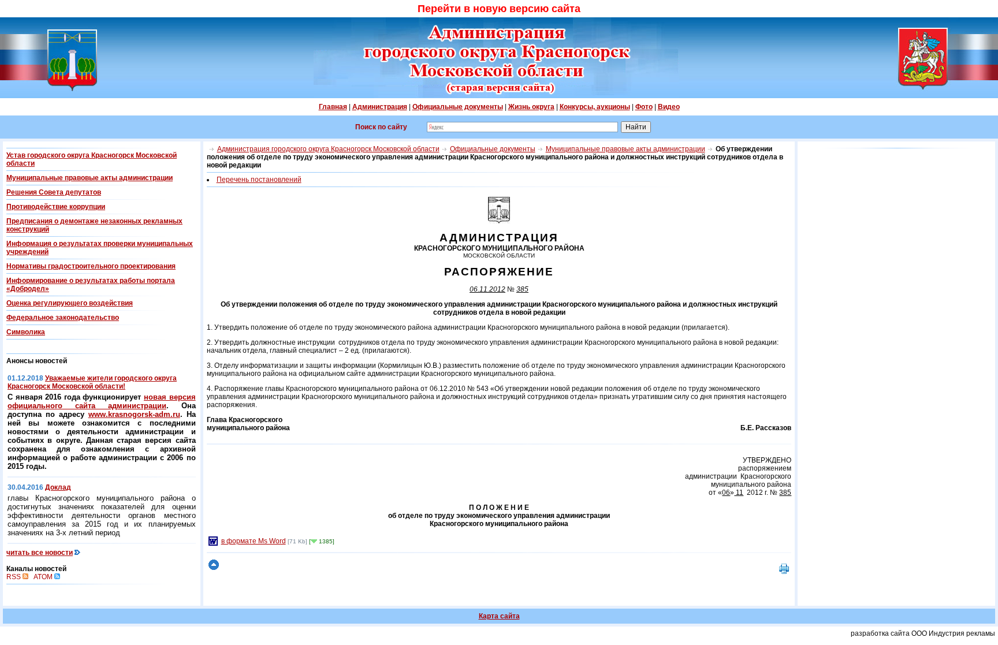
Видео (669, 107)
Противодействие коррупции (55, 207)
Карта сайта (499, 616)
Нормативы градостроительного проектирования (91, 266)
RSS (14, 577)
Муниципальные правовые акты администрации (89, 178)
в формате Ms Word (253, 541)
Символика (25, 332)
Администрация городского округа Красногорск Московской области (328, 149)
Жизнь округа (531, 107)
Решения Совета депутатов (53, 192)
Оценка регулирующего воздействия (69, 303)
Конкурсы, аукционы (595, 107)
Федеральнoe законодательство (62, 318)
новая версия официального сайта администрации (102, 401)
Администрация (379, 107)
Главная (333, 107)
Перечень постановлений (259, 180)
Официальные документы (457, 107)
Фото (644, 107)
